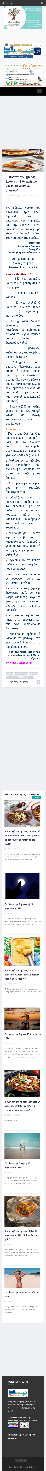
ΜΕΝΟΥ (39, 91)
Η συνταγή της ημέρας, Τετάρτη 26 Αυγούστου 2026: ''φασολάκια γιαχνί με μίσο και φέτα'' (22, 1105)
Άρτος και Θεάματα (15, 196)
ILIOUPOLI (30, 677)
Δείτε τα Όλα (36, 797)
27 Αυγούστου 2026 (13, 849)
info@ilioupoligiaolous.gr (21, 1418)
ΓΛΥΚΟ (26, 674)
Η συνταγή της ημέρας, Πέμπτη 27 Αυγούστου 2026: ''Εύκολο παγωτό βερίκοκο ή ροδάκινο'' (22, 974)
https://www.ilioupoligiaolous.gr (25, 1421)
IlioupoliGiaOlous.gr (30, 1467)
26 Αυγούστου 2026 (13, 913)
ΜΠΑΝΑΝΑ (18, 674)
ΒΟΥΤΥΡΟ (9, 674)
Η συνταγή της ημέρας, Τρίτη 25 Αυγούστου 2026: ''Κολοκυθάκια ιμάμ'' (21, 1235)
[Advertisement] (23, 123)
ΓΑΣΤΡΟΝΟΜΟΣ (20, 677)
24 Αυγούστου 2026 (13, 1172)
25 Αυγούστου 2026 (13, 1043)
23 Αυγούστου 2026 (13, 1302)
